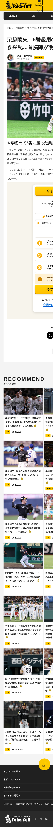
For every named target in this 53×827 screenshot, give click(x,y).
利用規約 (8, 804)
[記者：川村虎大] (10, 57)
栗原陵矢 (20, 28)
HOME (10, 28)
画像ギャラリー (11, 787)
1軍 (33, 16)
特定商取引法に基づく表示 (28, 804)
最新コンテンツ (11, 779)
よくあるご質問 (11, 795)
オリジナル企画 (11, 771)
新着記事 (13, 16)
